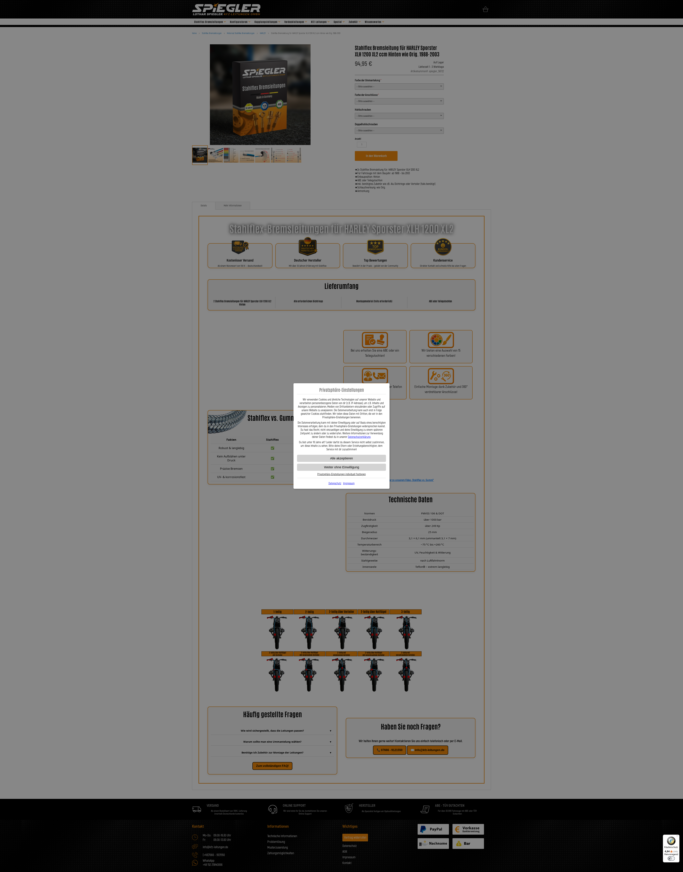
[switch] (671, 858)
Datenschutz (335, 483)
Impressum (349, 483)
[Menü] (677, 837)
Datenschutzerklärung (359, 437)
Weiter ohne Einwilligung (341, 467)
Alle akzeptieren (341, 458)
